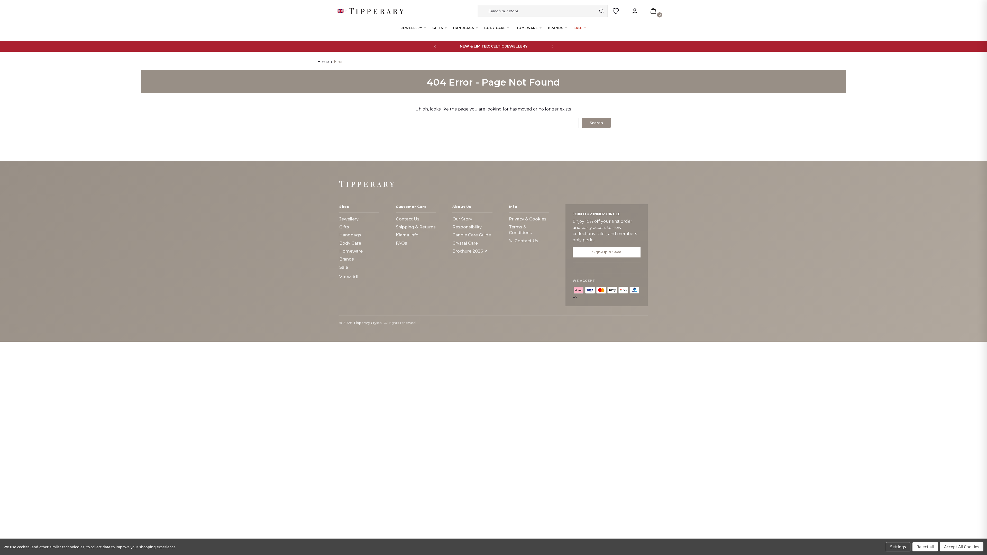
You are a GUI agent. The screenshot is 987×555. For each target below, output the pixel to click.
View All (349, 276)
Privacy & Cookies (527, 219)
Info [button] (513, 207)
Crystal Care (465, 243)
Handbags (463, 28)
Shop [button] (344, 207)
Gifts (437, 28)
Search (602, 11)
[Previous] (435, 46)
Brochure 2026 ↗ (469, 251)
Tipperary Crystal (367, 323)
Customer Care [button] (411, 207)
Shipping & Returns (416, 227)
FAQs (401, 243)
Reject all (925, 547)
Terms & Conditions (520, 230)
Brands (555, 28)
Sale (577, 28)
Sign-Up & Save (606, 252)
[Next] (552, 46)
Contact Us (407, 219)
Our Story (462, 219)
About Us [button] (461, 207)
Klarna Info (407, 235)
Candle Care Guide (471, 235)
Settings (898, 547)
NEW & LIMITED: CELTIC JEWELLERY (493, 46)
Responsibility (467, 227)
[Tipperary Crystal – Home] (366, 184)
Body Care (495, 28)
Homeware (527, 28)
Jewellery (411, 28)
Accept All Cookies (961, 547)
